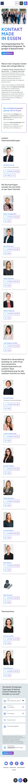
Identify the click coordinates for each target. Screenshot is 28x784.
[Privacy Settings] (15, 780)
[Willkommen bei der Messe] (2, 3)
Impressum (6, 767)
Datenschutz (13, 767)
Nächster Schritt (8, 753)
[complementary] (25, 780)
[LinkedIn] (11, 763)
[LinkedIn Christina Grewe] (14, 175)
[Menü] (25, 3)
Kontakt (14, 770)
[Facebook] (16, 763)
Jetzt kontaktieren (8, 53)
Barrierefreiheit (21, 767)
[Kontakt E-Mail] (20, 780)
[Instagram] (22, 763)
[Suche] (21, 3)
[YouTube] (6, 763)
